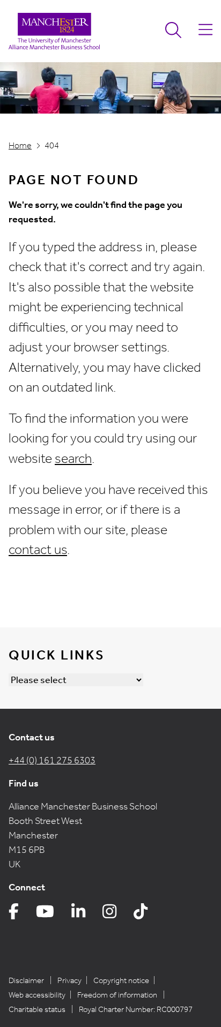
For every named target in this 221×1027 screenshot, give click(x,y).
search (73, 459)
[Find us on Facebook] (14, 914)
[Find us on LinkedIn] (78, 914)
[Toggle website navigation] (205, 31)
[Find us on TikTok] (141, 914)
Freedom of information (117, 995)
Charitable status (37, 1009)
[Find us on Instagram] (109, 914)
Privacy (69, 980)
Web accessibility (37, 995)
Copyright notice (121, 980)
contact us (38, 550)
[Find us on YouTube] (45, 914)
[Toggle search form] (173, 31)
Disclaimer (26, 980)
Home (20, 145)
